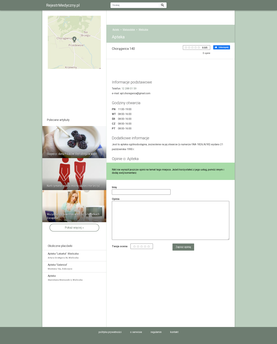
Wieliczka (143, 29)
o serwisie (136, 332)
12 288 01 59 (129, 88)
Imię (114, 187)
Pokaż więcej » (74, 227)
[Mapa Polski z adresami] (74, 42)
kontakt (174, 332)
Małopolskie (129, 29)
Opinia (115, 198)
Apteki (116, 29)
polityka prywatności (110, 332)
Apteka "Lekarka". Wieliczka (63, 255)
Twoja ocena (119, 246)
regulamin (156, 332)
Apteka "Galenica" (60, 266)
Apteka (65, 277)
